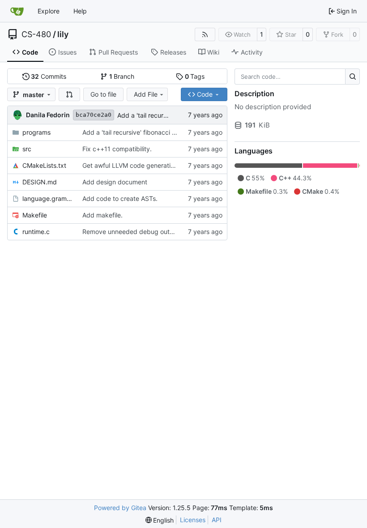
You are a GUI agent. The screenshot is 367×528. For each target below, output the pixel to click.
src (26, 149)
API (217, 520)
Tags (195, 76)
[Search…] (352, 76)
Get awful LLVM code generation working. (143, 165)
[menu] (159, 520)
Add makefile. (102, 215)
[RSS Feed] (205, 34)
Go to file (103, 94)
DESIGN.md (39, 182)
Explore (49, 11)
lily (62, 34)
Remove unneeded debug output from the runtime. (156, 231)
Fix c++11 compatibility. (117, 149)
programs (36, 132)
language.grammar (47, 198)
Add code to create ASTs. (120, 198)
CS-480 (36, 34)
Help (80, 11)
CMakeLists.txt (44, 165)
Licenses (192, 520)
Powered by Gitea (120, 507)
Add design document (114, 182)
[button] (69, 94)
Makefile (34, 215)
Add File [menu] (146, 94)
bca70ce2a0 (93, 114)
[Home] (17, 11)
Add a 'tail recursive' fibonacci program (139, 132)
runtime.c (36, 231)
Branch (122, 76)
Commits (48, 76)
